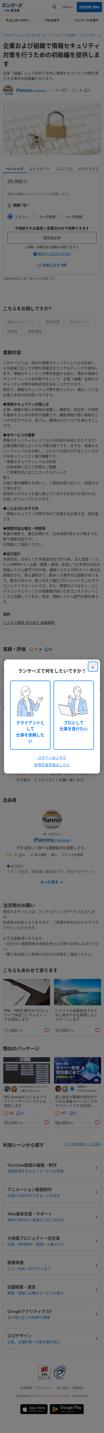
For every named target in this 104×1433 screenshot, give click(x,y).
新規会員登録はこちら (52, 764)
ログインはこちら (52, 757)
